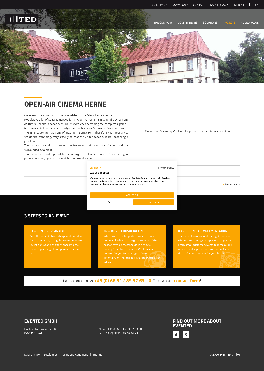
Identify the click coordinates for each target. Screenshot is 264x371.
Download (180, 5)
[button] (96, 168)
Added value (250, 23)
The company (163, 23)
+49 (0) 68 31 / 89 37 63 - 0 (122, 280)
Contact (199, 5)
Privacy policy (166, 167)
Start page (159, 5)
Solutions (210, 23)
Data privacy (219, 5)
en (257, 5)
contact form (187, 280)
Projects (229, 23)
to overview (232, 184)
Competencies (188, 23)
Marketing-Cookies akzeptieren (179, 131)
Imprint (238, 5)
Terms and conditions (74, 354)
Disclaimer (50, 354)
